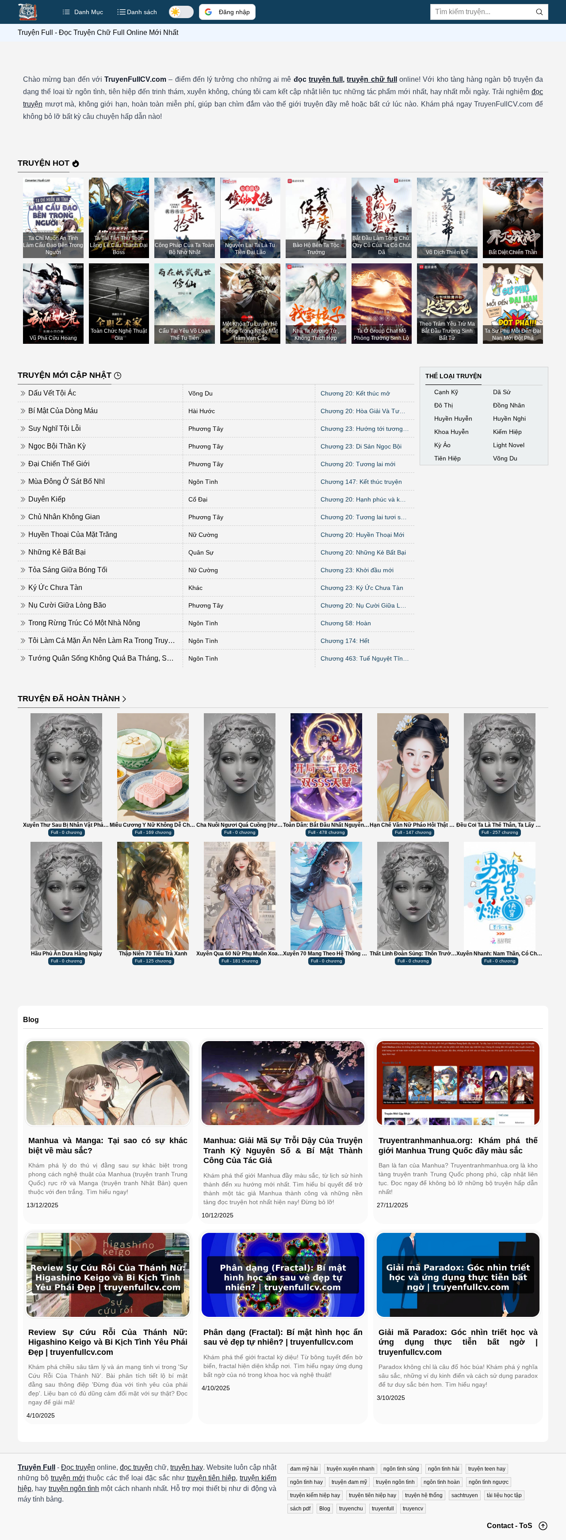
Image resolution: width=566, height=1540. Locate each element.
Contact (500, 1525)
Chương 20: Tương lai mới (358, 464)
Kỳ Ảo (442, 445)
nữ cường (203, 534)
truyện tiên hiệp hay (372, 1495)
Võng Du (200, 393)
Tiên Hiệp (447, 458)
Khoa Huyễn (451, 431)
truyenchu (351, 1509)
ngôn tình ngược (489, 1482)
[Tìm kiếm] (539, 11)
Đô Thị (443, 405)
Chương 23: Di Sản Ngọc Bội (361, 446)
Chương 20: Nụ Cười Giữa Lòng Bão (365, 605)
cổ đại (197, 499)
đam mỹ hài (304, 1469)
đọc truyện (136, 1467)
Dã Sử (502, 391)
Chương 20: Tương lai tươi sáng (365, 517)
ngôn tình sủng (401, 1469)
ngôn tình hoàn (442, 1482)
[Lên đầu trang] (543, 1526)
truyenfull (383, 1509)
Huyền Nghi (509, 418)
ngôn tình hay (306, 1482)
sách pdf (300, 1509)
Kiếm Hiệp (507, 431)
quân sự (201, 552)
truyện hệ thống (424, 1495)
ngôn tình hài (443, 1469)
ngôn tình (203, 481)
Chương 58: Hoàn (346, 623)
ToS (525, 1525)
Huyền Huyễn (453, 418)
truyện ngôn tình (74, 1488)
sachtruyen (464, 1495)
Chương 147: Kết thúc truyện (361, 481)
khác (195, 587)
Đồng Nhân (509, 405)
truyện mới (68, 1478)
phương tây (205, 428)
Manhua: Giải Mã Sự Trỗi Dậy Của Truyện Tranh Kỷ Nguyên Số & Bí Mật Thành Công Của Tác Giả (283, 1150)
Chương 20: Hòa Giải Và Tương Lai (365, 410)
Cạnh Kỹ (446, 391)
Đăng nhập (234, 11)
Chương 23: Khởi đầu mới (357, 570)
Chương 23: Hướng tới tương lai (365, 428)
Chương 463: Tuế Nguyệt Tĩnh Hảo (365, 658)
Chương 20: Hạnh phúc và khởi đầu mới (365, 499)
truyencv (413, 1509)
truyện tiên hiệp (211, 1478)
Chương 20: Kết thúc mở (355, 393)
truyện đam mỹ (349, 1482)
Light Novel (508, 445)
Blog (324, 1509)
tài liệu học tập (504, 1495)
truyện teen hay (486, 1469)
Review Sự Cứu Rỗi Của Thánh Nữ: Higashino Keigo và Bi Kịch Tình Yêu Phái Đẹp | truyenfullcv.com (107, 1342)
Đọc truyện (78, 1467)
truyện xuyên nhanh (351, 1469)
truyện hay (186, 1467)
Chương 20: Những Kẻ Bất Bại (363, 552)
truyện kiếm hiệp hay (315, 1495)
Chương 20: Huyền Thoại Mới (362, 534)
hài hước (201, 410)
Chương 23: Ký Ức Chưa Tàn (362, 587)
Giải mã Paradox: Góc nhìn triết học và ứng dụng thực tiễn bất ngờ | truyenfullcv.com (458, 1342)
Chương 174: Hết (345, 640)
